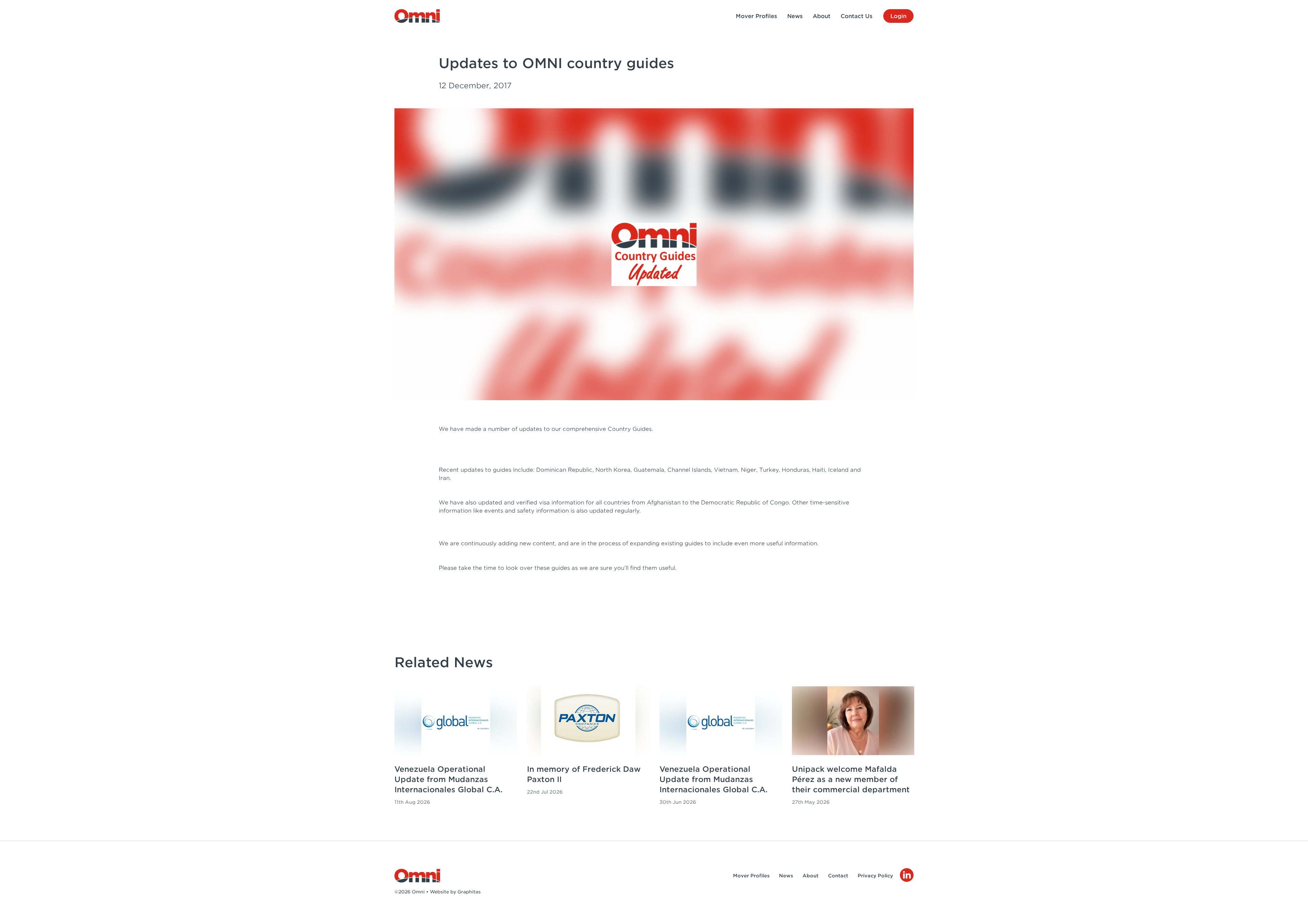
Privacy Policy (875, 875)
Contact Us (856, 16)
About (821, 16)
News (795, 16)
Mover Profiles (756, 16)
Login (898, 16)
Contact (838, 875)
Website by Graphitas (455, 891)
